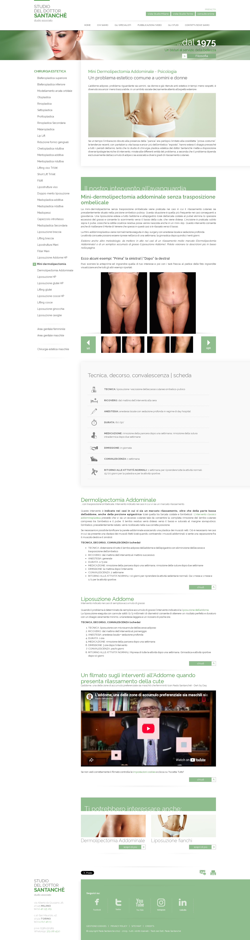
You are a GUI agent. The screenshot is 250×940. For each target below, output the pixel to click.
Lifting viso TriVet (47, 167)
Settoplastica (44, 110)
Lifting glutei (44, 289)
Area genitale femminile (51, 329)
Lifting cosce (45, 302)
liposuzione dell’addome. (195, 609)
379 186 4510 (53, 931)
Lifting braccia (45, 238)
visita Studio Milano (158, 13)
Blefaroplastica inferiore (51, 84)
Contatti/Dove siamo (197, 25)
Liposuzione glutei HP (50, 283)
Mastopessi (44, 212)
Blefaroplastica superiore (52, 78)
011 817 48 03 (44, 921)
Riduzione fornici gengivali (53, 142)
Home (87, 25)
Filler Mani (43, 251)
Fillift (40, 180)
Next (208, 344)
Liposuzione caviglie (49, 315)
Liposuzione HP (46, 276)
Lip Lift (41, 135)
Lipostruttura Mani (47, 244)
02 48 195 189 (44, 908)
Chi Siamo (102, 25)
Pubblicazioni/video (150, 25)
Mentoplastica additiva (50, 155)
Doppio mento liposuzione (53, 193)
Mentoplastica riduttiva (50, 161)
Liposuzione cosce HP (50, 296)
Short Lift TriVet (46, 174)
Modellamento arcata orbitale (54, 90)
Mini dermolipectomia (51, 264)
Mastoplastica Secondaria (52, 225)
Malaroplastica (45, 129)
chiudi (200, 587)
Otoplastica (44, 97)
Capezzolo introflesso (50, 219)
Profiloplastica (45, 116)
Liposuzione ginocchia (50, 308)
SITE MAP (136, 926)
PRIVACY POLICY (119, 926)
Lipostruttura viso (47, 187)
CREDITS (149, 926)
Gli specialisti (123, 25)
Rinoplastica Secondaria (51, 122)
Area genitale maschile (50, 335)
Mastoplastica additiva (50, 199)
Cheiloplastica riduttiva (50, 148)
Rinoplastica (44, 103)
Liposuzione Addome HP (52, 257)
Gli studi (173, 25)
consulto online (205, 13)
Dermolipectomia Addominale (55, 270)
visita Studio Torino (183, 13)
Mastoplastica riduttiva (50, 206)
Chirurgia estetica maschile (53, 349)
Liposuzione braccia (49, 231)
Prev (88, 344)
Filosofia (201, 56)
